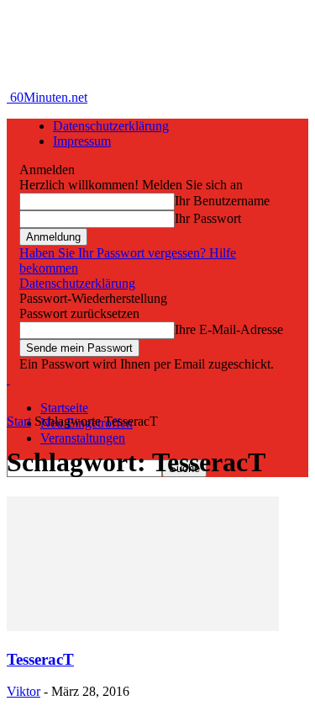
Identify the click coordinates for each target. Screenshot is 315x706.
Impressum (82, 141)
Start (19, 421)
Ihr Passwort (208, 218)
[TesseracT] (143, 626)
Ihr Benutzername (222, 201)
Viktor (23, 691)
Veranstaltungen (82, 438)
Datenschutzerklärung (111, 126)
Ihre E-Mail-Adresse (229, 329)
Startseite (64, 408)
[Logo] (8, 379)
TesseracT (40, 659)
